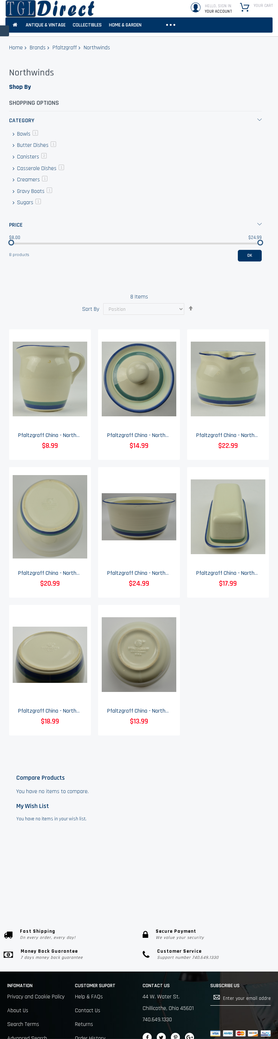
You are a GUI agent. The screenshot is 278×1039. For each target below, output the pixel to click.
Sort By (90, 309)
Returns (84, 1024)
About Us (17, 1010)
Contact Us (87, 1010)
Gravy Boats (34, 191)
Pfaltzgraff (64, 47)
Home (16, 47)
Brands (38, 47)
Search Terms (23, 1024)
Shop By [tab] (20, 87)
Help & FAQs (89, 997)
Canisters (31, 157)
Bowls (27, 134)
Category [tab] (21, 120)
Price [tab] (16, 225)
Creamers (31, 180)
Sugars (28, 202)
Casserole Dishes (40, 168)
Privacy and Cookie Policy (35, 997)
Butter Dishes (36, 145)
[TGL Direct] (49, 8)
